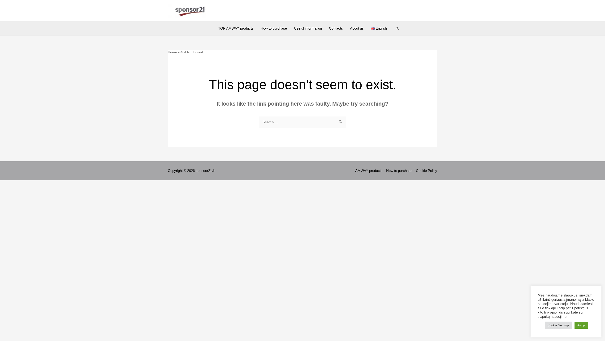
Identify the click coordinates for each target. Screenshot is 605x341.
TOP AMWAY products (236, 28)
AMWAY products (369, 171)
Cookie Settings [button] (558, 325)
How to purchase (274, 28)
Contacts (336, 28)
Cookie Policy (426, 171)
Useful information (308, 28)
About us (357, 28)
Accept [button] (581, 325)
